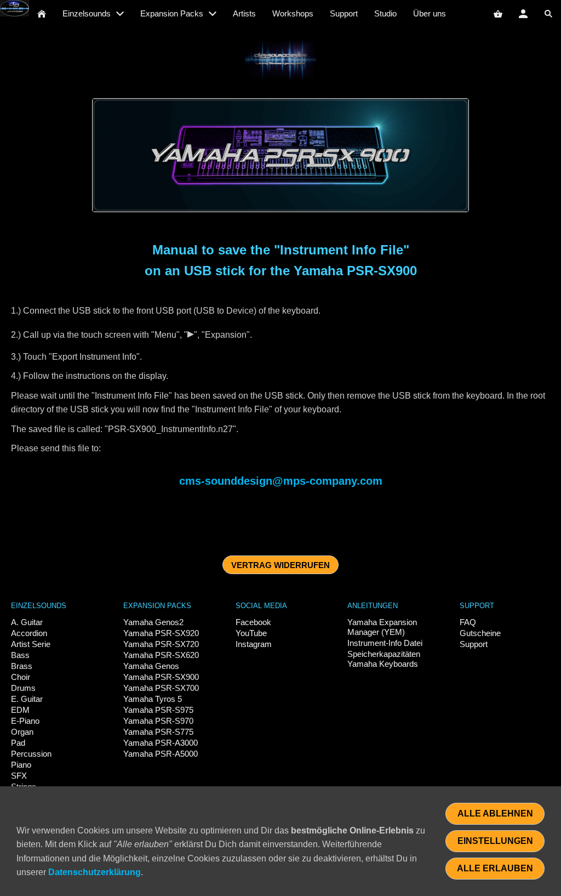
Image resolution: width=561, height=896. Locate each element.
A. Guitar (27, 622)
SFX (19, 775)
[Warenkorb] (498, 13)
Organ (22, 731)
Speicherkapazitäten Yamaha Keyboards (383, 658)
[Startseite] (41, 13)
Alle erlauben (495, 868)
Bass (20, 655)
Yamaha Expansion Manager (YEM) (382, 627)
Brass (21, 666)
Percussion (31, 753)
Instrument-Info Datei (384, 643)
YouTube (251, 633)
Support (474, 644)
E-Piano (25, 720)
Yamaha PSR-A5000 (160, 753)
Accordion (29, 633)
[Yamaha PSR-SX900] (281, 155)
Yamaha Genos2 (153, 622)
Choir (20, 677)
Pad (18, 742)
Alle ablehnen (495, 813)
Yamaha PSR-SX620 (161, 655)
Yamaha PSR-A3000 (160, 742)
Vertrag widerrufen (280, 565)
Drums (23, 688)
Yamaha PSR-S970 (158, 720)
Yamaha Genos (151, 666)
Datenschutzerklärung (94, 872)
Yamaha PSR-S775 (158, 731)
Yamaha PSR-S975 (158, 709)
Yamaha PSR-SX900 (161, 677)
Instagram (254, 644)
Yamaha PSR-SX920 (161, 633)
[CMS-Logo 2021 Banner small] (280, 60)
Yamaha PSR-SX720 (161, 644)
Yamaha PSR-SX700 (161, 688)
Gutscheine (480, 633)
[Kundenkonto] (523, 13)
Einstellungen (495, 841)
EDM (20, 709)
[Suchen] (548, 13)
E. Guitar (27, 699)
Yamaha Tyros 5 (152, 699)
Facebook (253, 622)
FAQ (468, 622)
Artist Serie (30, 644)
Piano (21, 764)
